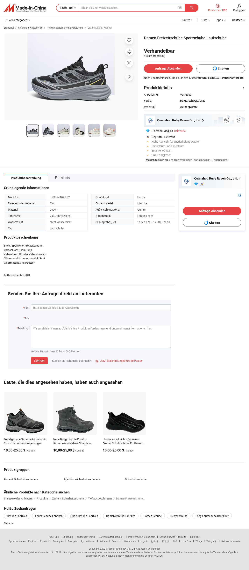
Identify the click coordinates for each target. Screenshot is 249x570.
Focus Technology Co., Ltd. (121, 548)
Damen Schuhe (153, 516)
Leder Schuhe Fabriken (49, 516)
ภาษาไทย (186, 541)
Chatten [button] (223, 68)
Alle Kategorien (18, 20)
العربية (143, 541)
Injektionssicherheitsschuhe (81, 479)
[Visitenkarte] (239, 194)
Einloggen (239, 10)
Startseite (9, 27)
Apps (220, 20)
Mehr (7, 523)
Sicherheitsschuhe (135, 479)
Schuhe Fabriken (17, 516)
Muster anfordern (233, 77)
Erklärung (68, 536)
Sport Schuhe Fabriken (84, 516)
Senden (39, 361)
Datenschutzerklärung (110, 536)
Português (58, 541)
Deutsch (116, 541)
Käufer (186, 20)
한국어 (154, 541)
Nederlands (130, 541)
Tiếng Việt (211, 541)
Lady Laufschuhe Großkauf (212, 516)
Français (72, 541)
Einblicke (195, 536)
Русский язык (88, 541)
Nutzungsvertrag (86, 536)
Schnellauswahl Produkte (173, 536)
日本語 (165, 541)
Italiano (104, 541)
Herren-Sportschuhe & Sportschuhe (65, 27)
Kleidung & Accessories (30, 27)
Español (44, 541)
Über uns (54, 536)
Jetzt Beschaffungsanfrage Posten (119, 361)
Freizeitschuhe (178, 516)
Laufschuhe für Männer (100, 27)
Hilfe (204, 20)
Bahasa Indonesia (230, 541)
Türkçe (199, 541)
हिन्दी (175, 541)
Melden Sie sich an (157, 160)
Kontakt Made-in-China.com (140, 536)
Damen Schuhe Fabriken (120, 516)
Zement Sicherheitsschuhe (20, 479)
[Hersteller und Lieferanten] (25, 8)
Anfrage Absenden (168, 68)
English (32, 541)
